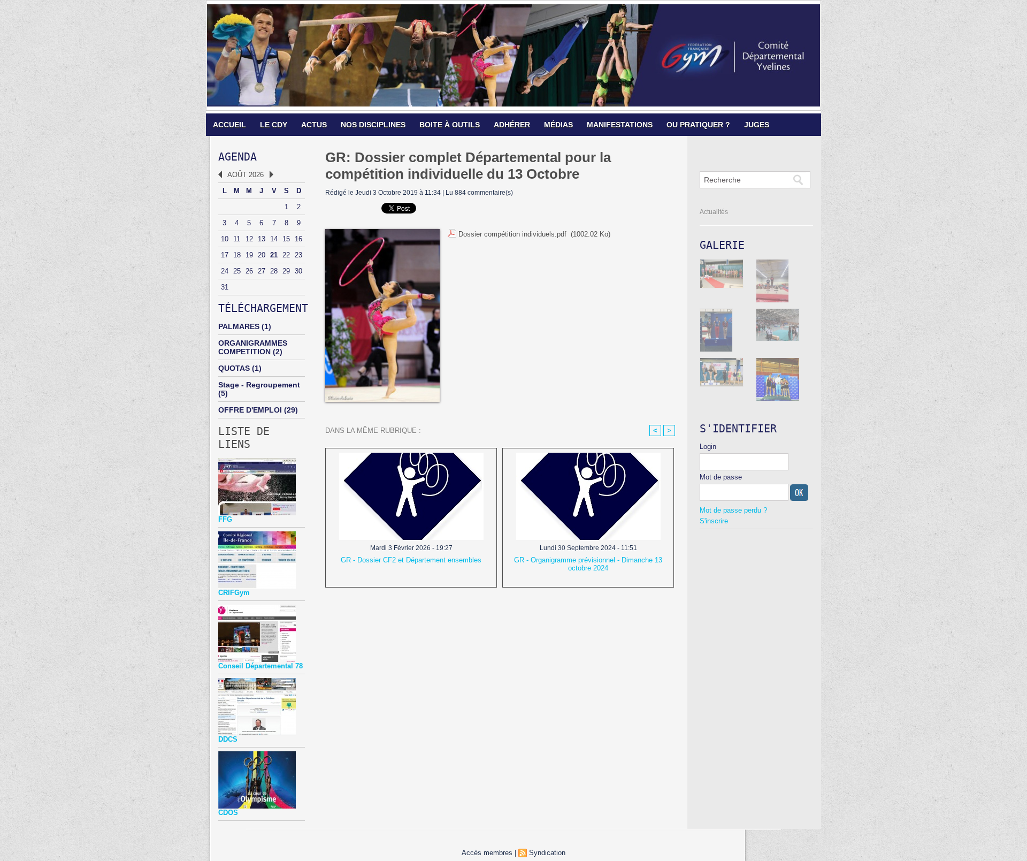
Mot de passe (721, 477)
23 (298, 255)
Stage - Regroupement (259, 384)
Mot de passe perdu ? (733, 510)
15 (286, 239)
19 (249, 255)
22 (286, 255)
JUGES (756, 124)
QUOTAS (234, 368)
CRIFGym (234, 593)
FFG (225, 519)
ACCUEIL (229, 124)
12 (249, 239)
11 (236, 239)
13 (261, 239)
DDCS (227, 739)
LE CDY (273, 124)
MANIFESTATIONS (620, 124)
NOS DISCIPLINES (373, 124)
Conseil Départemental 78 (260, 666)
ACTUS (314, 124)
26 (249, 271)
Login (708, 447)
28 (274, 271)
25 (237, 271)
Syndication (547, 853)
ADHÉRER (512, 124)
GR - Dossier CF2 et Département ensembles (411, 560)
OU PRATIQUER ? (698, 124)
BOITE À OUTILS (449, 124)
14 (274, 239)
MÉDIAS (558, 124)
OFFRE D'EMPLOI (250, 410)
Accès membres (487, 853)
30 (298, 271)
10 (224, 239)
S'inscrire (714, 521)
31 (224, 287)
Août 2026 (245, 175)
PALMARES (238, 326)
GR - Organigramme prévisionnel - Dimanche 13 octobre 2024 (588, 564)
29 (286, 271)
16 (298, 239)
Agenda (237, 156)
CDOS (228, 813)
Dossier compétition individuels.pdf (512, 234)
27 (261, 271)
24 (224, 271)
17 (224, 255)
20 (261, 255)
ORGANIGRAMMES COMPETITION (252, 347)
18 (237, 255)
